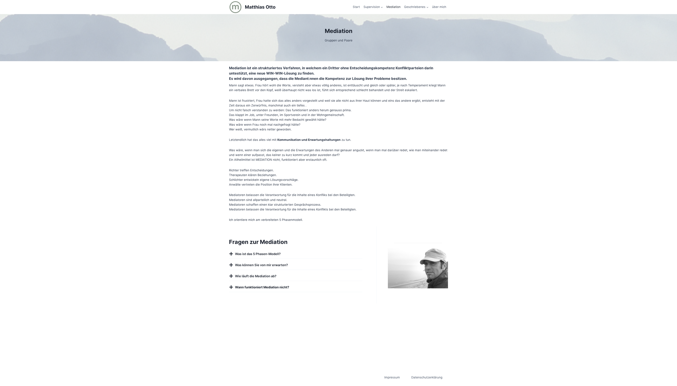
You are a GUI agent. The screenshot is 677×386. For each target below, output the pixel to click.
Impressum (392, 377)
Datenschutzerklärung (426, 377)
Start (356, 7)
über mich (439, 7)
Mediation (393, 7)
